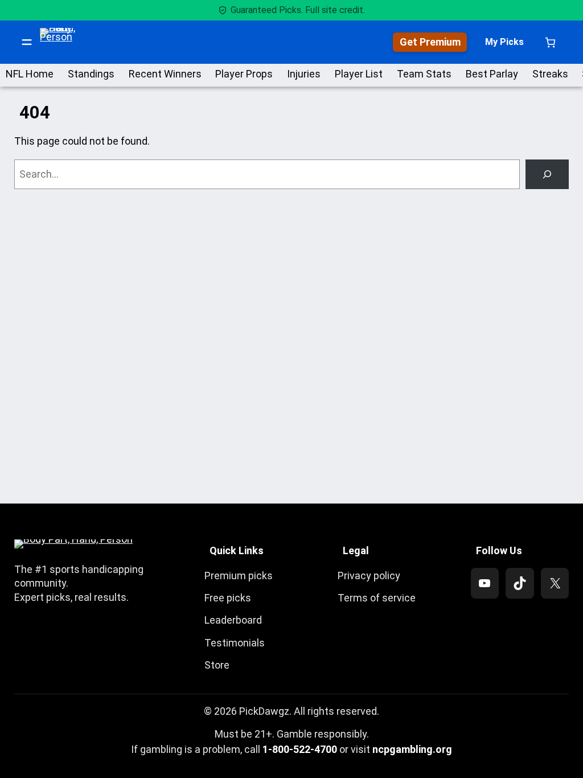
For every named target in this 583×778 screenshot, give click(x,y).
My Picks (504, 41)
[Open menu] (27, 42)
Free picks (227, 598)
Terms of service (377, 598)
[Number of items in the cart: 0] (550, 42)
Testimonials (234, 643)
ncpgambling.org (412, 749)
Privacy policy (369, 576)
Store (216, 665)
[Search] (547, 174)
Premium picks (238, 576)
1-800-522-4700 (299, 749)
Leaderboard (233, 620)
